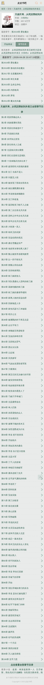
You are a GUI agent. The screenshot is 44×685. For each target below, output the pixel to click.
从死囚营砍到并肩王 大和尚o (15, 53)
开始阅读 (8, 44)
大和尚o (24, 18)
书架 (3, 3)
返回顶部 (40, 477)
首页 (3, 9)
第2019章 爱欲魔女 (20, 32)
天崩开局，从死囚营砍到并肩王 (27, 9)
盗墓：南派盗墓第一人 (24, 669)
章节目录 (22, 44)
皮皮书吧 (22, 3)
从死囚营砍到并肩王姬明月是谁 (26, 50)
